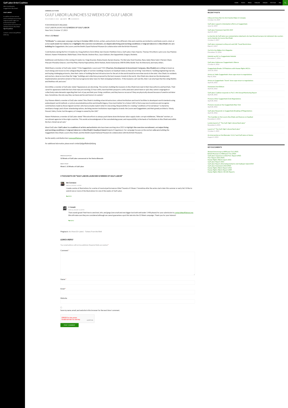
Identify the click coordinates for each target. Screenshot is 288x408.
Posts (243, 2)
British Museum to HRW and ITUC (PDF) (222, 154)
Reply (70, 196)
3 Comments (74, 19)
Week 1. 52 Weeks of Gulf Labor (72, 165)
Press (249, 2)
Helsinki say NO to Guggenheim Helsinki (222, 56)
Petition (273, 2)
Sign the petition (8, 28)
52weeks (48, 11)
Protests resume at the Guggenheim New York (224, 105)
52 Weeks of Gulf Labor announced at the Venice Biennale (81, 157)
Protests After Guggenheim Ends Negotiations (224, 99)
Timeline (257, 2)
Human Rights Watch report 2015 (219, 160)
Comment (64, 250)
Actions (55, 11)
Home (236, 2)
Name (63, 279)
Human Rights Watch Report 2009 (220, 170)
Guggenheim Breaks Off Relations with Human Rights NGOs (229, 68)
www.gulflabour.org (76, 138)
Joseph (64, 19)
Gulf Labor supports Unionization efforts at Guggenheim (227, 24)
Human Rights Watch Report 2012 (220, 168)
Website (63, 298)
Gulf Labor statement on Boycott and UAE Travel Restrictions (229, 44)
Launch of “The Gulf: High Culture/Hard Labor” (224, 129)
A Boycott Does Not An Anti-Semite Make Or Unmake (227, 18)
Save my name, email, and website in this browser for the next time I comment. (90, 310)
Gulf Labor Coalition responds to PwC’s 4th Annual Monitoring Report (232, 93)
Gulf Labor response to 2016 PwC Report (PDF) (224, 156)
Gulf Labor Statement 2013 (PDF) (219, 166)
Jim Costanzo (71, 183)
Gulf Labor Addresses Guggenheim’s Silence (223, 62)
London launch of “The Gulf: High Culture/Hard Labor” (227, 123)
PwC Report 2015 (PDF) (216, 158)
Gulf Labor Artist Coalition (15, 2)
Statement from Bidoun (216, 87)
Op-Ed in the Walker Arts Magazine (220, 50)
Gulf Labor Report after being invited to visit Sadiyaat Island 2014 (231, 164)
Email (63, 289)
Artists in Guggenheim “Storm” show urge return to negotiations (230, 80)
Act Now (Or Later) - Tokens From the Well (85, 231)
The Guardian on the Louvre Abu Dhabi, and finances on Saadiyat (230, 117)
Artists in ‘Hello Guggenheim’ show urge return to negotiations (230, 74)
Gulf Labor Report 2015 (216, 162)
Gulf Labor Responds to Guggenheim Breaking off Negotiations (230, 111)
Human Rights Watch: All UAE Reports (221, 172)
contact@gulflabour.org (184, 212)
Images (265, 2)
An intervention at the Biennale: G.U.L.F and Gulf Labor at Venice (230, 135)
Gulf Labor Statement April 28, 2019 (220, 30)
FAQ (280, 2)
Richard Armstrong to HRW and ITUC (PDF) (223, 152)
